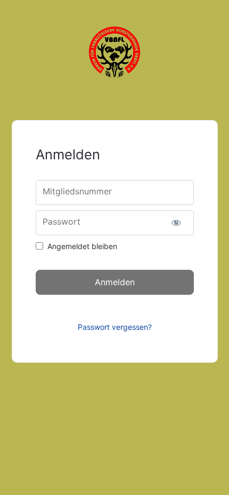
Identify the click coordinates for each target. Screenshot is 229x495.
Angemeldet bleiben (82, 246)
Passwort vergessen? (115, 326)
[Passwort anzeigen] (176, 222)
